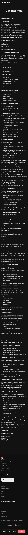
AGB (2, 513)
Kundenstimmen (5, 488)
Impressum (4, 511)
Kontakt (3, 496)
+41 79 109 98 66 (5, 468)
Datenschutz (4, 516)
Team (2, 493)
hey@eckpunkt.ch (5, 470)
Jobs (2, 491)
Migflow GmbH (5, 504)
